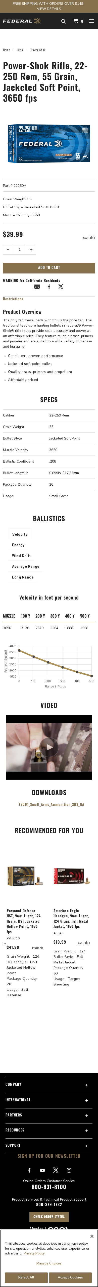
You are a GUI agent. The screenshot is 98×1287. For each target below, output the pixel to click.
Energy (18, 545)
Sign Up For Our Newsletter (49, 1157)
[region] (49, 1258)
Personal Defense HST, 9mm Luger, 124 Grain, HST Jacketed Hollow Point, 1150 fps (24, 921)
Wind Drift (21, 556)
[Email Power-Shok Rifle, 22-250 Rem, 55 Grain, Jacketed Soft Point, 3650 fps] (37, 288)
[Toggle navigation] (91, 20)
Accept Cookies (70, 1277)
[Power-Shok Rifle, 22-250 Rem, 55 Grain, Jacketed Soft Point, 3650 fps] (49, 143)
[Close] (91, 1236)
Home (6, 50)
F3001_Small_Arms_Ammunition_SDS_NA (51, 805)
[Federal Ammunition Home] (21, 21)
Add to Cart (49, 268)
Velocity (20, 534)
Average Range (25, 566)
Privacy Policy (34, 1253)
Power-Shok (38, 50)
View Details (49, 9)
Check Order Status (49, 1217)
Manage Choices (49, 1263)
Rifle (20, 50)
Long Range (23, 577)
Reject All (26, 1277)
